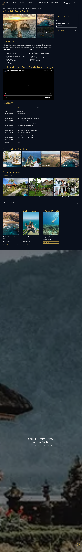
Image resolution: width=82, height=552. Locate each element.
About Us (56, 3)
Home (4, 8)
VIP (11, 175)
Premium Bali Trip (10, 8)
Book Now (61, 30)
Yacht (39, 2)
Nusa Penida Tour (19, 8)
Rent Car (7, 3)
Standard (6, 175)
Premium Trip (22, 3)
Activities (46, 2)
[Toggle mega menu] (11, 3)
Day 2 (37, 107)
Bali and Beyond (30, 3)
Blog (64, 2)
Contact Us (76, 2)
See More (6, 244)
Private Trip (26, 8)
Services (14, 2)
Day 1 (19, 107)
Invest (52, 2)
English (68, 3)
